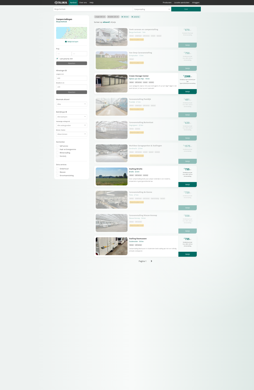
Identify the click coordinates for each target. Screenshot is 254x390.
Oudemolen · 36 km (136, 241)
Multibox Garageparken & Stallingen (145, 145)
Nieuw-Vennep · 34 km (137, 218)
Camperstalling (139, 9)
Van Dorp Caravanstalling (140, 52)
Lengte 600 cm (100, 17)
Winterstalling (65, 153)
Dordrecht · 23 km (136, 148)
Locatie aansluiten (181, 2)
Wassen (63, 172)
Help (91, 2)
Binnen (126, 17)
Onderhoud (64, 169)
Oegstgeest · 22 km (136, 125)
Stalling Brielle (135, 169)
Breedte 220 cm (113, 17)
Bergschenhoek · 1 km (137, 32)
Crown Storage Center (139, 76)
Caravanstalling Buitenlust (141, 122)
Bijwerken (71, 63)
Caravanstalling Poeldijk (140, 99)
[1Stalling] (61, 2)
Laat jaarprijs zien (66, 59)
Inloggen (195, 2)
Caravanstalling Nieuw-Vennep (143, 215)
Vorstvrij (63, 156)
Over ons (83, 2)
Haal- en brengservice (68, 149)
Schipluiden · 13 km (136, 55)
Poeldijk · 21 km (135, 102)
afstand (106, 22)
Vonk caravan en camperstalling (143, 29)
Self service (64, 146)
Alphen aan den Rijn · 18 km (139, 79)
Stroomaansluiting (67, 175)
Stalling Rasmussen (138, 238)
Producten (167, 2)
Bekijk (187, 45)
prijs (114, 22)
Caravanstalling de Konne (140, 192)
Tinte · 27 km (134, 195)
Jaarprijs (136, 17)
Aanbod (73, 2)
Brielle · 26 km (134, 172)
